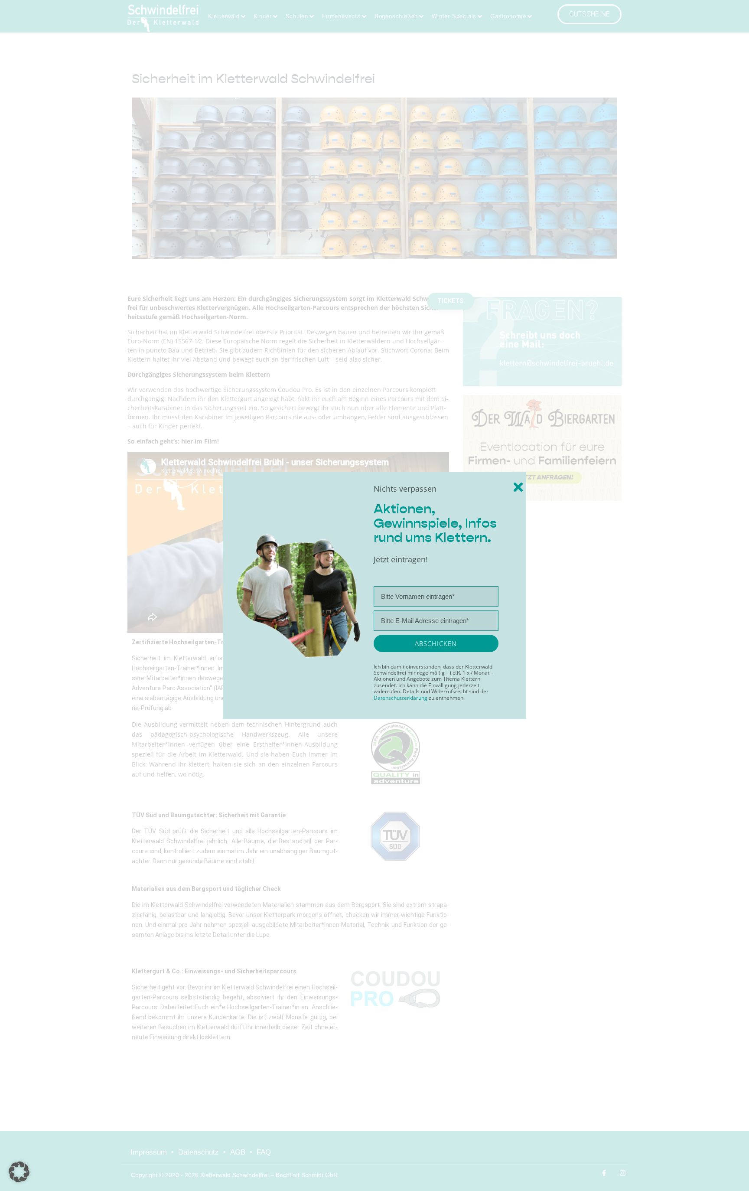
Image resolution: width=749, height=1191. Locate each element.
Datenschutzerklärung (401, 698)
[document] (374, 595)
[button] (19, 1172)
